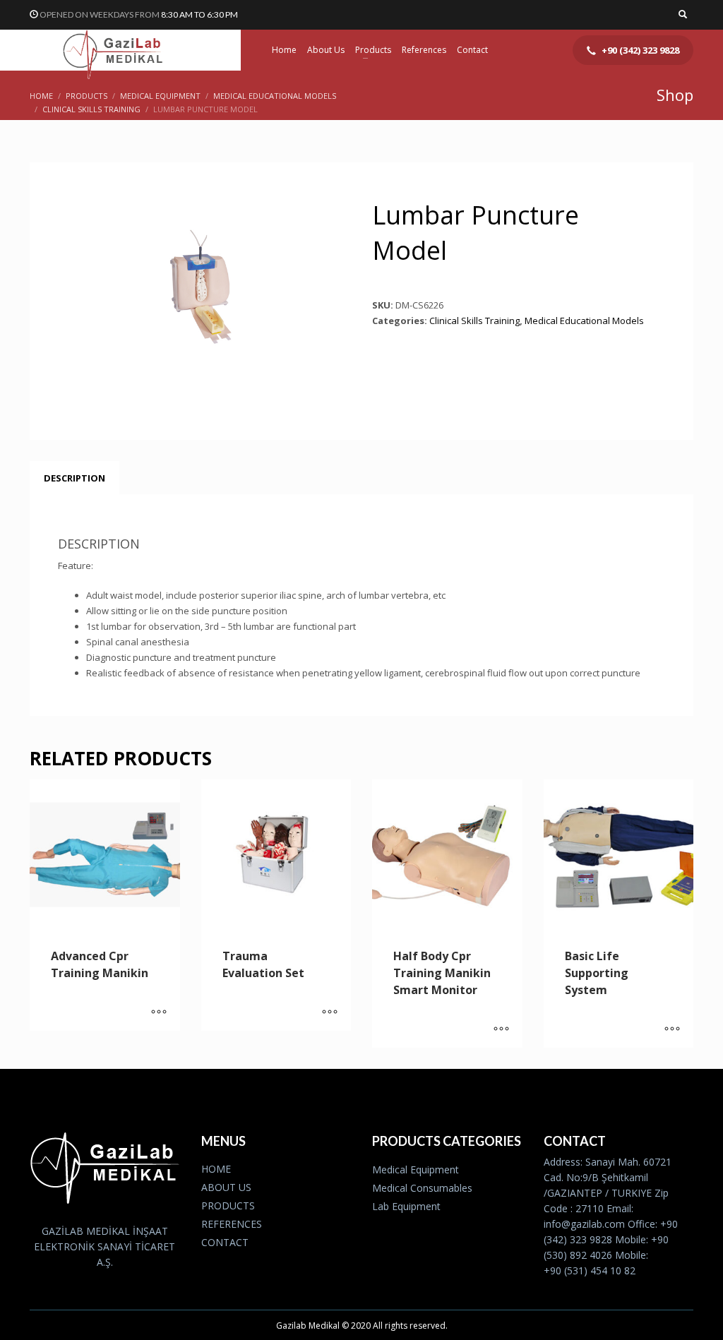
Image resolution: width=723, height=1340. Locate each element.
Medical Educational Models (584, 320)
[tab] (74, 478)
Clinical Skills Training (474, 320)
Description (74, 478)
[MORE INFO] (159, 1013)
